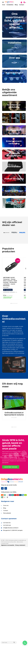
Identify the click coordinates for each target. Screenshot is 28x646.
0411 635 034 (7, 522)
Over (3, 4)
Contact (21, 4)
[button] (25, 643)
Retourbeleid (7, 513)
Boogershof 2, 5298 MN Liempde (12, 530)
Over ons (5, 505)
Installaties (10, 4)
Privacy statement (20, 545)
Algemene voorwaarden (7, 545)
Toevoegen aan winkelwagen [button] (7, 297)
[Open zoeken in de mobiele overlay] (9, 642)
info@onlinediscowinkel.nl (10, 527)
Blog (16, 4)
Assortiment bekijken (10, 467)
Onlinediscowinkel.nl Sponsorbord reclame (14, 414)
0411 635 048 (7, 525)
